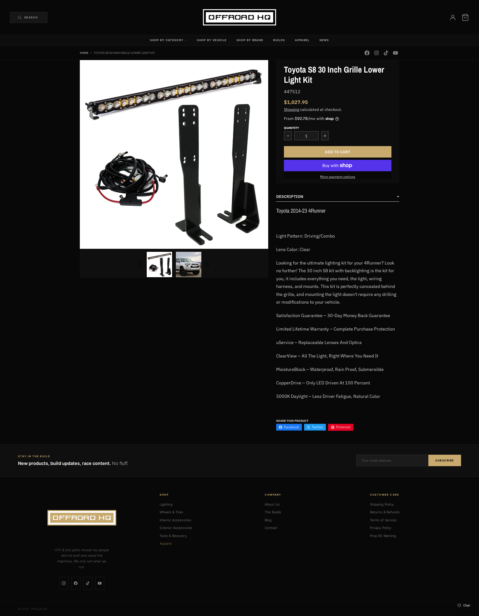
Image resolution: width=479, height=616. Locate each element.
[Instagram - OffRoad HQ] (376, 53)
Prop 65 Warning (383, 536)
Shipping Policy (382, 504)
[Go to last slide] (141, 264)
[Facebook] (75, 583)
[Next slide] (207, 264)
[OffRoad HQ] (82, 518)
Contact (271, 528)
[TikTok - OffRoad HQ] (386, 53)
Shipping (291, 109)
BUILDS (279, 40)
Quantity (291, 128)
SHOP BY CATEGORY (166, 40)
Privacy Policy (380, 528)
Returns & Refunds (385, 512)
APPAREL (302, 40)
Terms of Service (383, 520)
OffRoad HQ (39, 609)
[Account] (453, 17)
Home (84, 53)
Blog (268, 520)
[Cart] (465, 17)
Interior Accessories (176, 520)
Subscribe (444, 460)
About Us (272, 504)
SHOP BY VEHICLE (212, 40)
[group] (159, 264)
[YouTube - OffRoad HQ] (395, 53)
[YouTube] (99, 583)
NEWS (324, 40)
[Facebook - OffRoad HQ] (366, 53)
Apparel (166, 543)
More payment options (337, 177)
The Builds (273, 512)
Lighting (166, 504)
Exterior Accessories (176, 528)
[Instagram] (63, 583)
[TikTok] (87, 583)
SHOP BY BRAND (250, 40)
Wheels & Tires (171, 512)
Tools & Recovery (173, 536)
